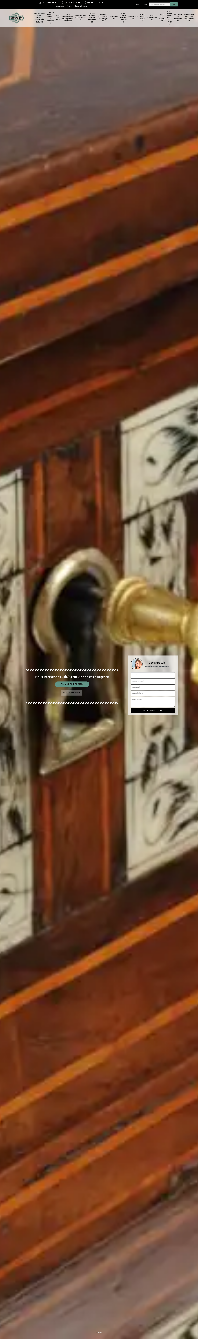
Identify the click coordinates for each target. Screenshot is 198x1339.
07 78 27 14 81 (95, 2)
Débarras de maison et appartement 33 (189, 18)
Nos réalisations (72, 684)
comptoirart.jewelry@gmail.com (71, 6)
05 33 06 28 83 (50, 2)
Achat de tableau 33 (162, 18)
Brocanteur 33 (133, 18)
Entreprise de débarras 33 (178, 18)
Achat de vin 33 (58, 18)
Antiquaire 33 (114, 18)
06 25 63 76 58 (72, 2)
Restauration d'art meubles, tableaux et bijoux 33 (39, 18)
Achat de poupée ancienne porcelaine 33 (92, 18)
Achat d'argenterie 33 (152, 18)
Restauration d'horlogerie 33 (80, 18)
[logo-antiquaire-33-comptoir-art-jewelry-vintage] (16, 18)
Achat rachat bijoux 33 (142, 18)
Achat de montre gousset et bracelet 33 (50, 18)
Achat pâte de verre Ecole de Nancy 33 (169, 18)
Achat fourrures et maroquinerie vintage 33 (67, 18)
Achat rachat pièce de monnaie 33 (123, 18)
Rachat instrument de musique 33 (103, 18)
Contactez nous (71, 693)
